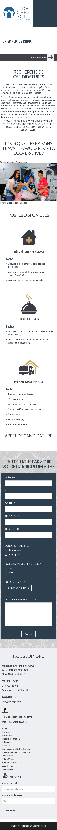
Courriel (11, 503)
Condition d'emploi (17, 546)
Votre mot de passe (12, 795)
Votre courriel (9, 783)
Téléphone (12, 516)
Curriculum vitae (16, 582)
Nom (8, 490)
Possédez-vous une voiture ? (23, 564)
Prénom (11, 477)
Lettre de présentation (20, 599)
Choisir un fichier (17, 588)
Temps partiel (15, 550)
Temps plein (14, 554)
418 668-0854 (10, 686)
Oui (10, 568)
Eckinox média (39, 825)
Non (11, 572)
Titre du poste (15, 529)
